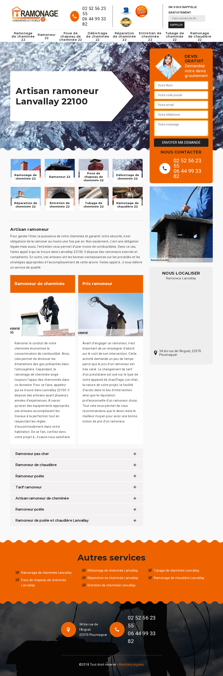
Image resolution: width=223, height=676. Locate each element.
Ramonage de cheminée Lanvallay (46, 572)
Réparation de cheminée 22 (124, 36)
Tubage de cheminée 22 (174, 36)
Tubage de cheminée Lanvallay (176, 570)
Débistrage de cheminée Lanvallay (113, 570)
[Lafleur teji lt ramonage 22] (34, 14)
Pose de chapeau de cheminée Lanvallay (43, 582)
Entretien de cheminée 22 (150, 36)
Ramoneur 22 (47, 36)
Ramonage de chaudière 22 (199, 36)
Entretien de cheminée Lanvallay (112, 585)
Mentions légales (131, 664)
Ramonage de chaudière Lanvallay (179, 578)
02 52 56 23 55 (94, 11)
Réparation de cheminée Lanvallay (113, 578)
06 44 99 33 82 (94, 21)
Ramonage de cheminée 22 (23, 36)
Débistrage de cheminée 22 (97, 36)
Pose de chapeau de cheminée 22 (70, 36)
